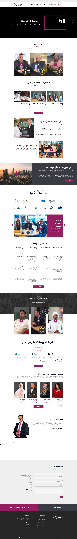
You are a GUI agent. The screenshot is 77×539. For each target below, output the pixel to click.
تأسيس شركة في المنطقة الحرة (41, 525)
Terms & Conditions (61, 537)
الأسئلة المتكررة (43, 517)
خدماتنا (48, 4)
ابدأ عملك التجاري (54, 4)
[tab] (71, 20)
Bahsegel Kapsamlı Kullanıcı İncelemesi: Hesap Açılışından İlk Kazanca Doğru (32, 277)
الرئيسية (59, 4)
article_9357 (22, 266)
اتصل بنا (28, 4)
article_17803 (35, 266)
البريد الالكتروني (61, 476)
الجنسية (62, 484)
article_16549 (48, 266)
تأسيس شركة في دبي (42, 519)
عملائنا (45, 4)
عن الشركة (33, 4)
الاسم (62, 472)
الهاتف (62, 480)
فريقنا (41, 4)
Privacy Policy (56, 537)
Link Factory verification (20, 256)
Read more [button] (27, 361)
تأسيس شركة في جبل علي (41, 522)
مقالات (37, 4)
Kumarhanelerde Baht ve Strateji (45, 247)
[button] (36, 76)
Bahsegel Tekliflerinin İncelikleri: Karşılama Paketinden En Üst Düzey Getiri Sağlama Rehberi (57, 267)
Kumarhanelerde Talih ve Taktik (57, 247)
